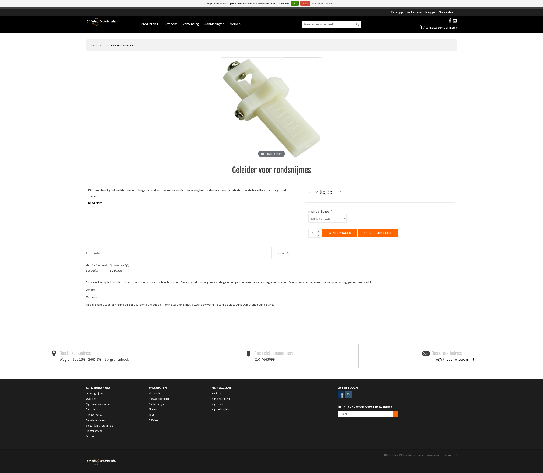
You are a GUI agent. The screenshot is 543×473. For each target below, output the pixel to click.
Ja (294, 3)
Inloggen (430, 12)
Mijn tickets (218, 404)
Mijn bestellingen (221, 399)
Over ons (171, 24)
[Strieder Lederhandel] (110, 24)
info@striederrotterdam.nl (453, 359)
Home (94, 45)
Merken (235, 24)
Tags (151, 415)
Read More (95, 203)
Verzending (191, 24)
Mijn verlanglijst (220, 409)
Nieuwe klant (446, 12)
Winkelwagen (414, 12)
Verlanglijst (397, 12)
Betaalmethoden (95, 420)
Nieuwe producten (159, 399)
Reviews (282, 253)
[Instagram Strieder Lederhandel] (455, 21)
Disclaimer (92, 409)
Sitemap (90, 436)
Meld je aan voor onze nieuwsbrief (365, 407)
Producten (148, 24)
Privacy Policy (94, 415)
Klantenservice (94, 431)
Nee (305, 3)
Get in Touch (348, 388)
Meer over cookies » (324, 3)
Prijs (312, 192)
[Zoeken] (357, 24)
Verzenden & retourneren (100, 425)
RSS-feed (154, 420)
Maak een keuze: (320, 211)
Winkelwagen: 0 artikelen (441, 28)
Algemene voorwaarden (99, 404)
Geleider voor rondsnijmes (118, 45)
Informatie (93, 253)
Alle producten (157, 393)
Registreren (218, 393)
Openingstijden (94, 393)
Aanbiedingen (214, 24)
